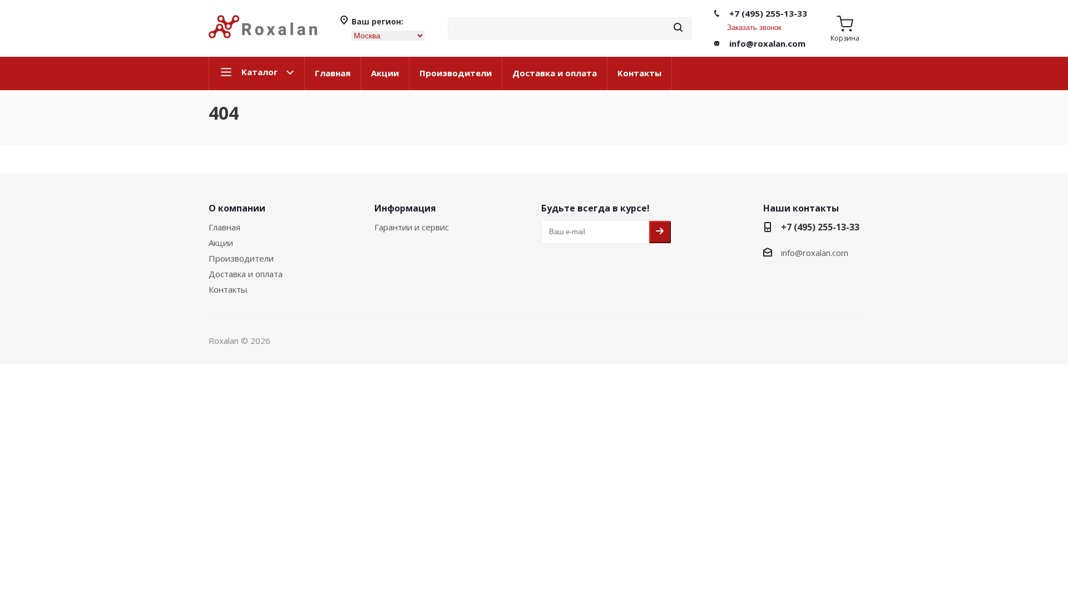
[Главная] (263, 42)
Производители (455, 72)
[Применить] (678, 28)
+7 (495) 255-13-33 (768, 13)
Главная (332, 72)
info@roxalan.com (767, 43)
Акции (385, 72)
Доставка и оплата (554, 72)
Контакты (639, 72)
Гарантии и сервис (411, 227)
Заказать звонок (754, 27)
